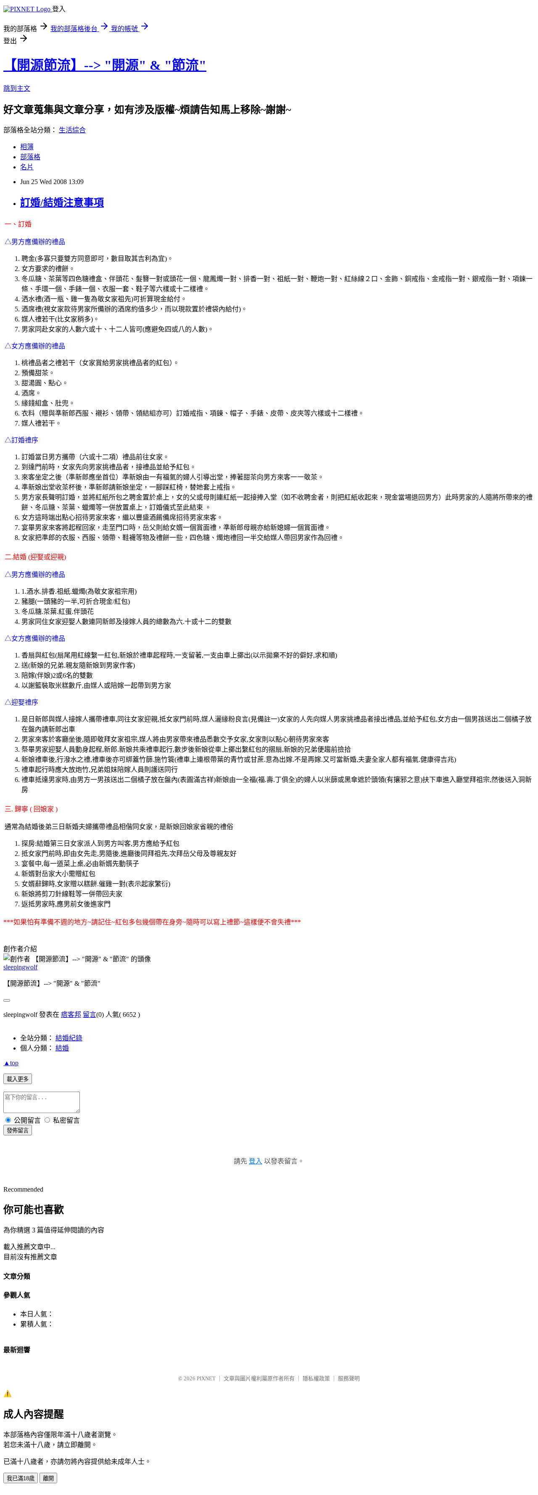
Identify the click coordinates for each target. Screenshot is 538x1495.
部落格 (30, 157)
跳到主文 (16, 88)
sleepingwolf (20, 967)
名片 (27, 167)
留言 (89, 1014)
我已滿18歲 (20, 1478)
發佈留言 (18, 1130)
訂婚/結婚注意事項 (62, 202)
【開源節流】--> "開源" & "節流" (104, 65)
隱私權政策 (316, 1378)
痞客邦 (71, 1014)
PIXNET (206, 1378)
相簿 (27, 146)
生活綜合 (72, 130)
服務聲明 (349, 1378)
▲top (10, 1062)
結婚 (62, 1048)
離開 (48, 1478)
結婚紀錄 (68, 1038)
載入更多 (18, 1079)
